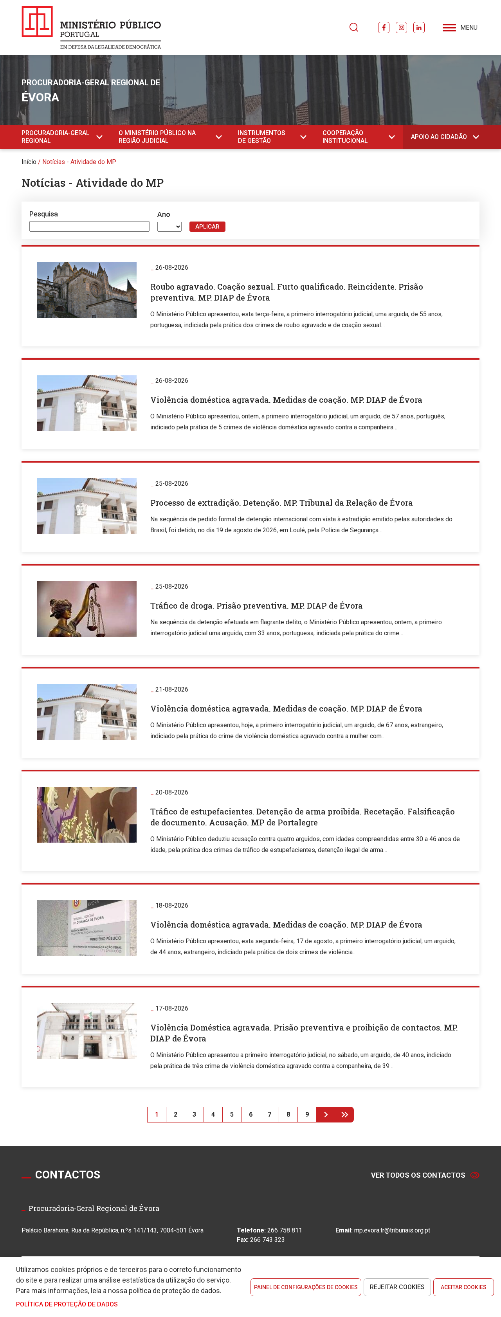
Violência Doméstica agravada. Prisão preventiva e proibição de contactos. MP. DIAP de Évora (304, 1032)
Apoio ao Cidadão (439, 137)
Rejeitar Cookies (397, 1287)
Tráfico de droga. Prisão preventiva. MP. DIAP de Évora (256, 605)
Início (29, 162)
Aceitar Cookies (464, 1287)
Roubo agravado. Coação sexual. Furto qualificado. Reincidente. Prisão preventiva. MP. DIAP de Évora (286, 292)
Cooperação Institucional (345, 136)
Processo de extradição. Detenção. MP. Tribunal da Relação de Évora (281, 502)
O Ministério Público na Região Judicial (157, 136)
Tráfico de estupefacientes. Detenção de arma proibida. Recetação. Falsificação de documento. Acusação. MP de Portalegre (302, 816)
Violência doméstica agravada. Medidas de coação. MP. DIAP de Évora (286, 400)
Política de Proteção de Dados (67, 1304)
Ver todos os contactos (418, 1175)
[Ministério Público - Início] (91, 27)
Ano (163, 214)
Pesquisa (43, 214)
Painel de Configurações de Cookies (306, 1287)
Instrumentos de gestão (261, 136)
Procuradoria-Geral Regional (56, 136)
